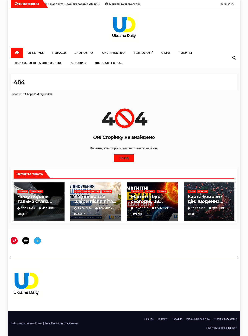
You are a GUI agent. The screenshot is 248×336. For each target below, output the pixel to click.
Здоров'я (137, 191)
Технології (143, 53)
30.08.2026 (28, 208)
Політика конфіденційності (221, 327)
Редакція (177, 318)
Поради (59, 53)
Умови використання (225, 318)
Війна (192, 191)
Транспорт (36, 191)
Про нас (149, 318)
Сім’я (165, 53)
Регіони (77, 63)
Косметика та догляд (87, 191)
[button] (234, 58)
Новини (185, 53)
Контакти (163, 318)
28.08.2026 (85, 208)
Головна (16, 94)
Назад (124, 158)
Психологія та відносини (38, 63)
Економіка (84, 53)
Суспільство (113, 53)
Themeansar (71, 323)
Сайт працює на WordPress (27, 323)
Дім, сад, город (109, 63)
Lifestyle (36, 53)
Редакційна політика (198, 318)
